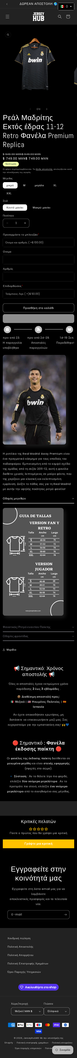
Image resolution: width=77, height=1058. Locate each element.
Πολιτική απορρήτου (62, 1042)
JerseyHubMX (31, 1038)
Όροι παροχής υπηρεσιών (28, 1048)
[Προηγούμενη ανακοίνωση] (7, 4)
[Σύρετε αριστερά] (30, 109)
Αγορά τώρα (38, 319)
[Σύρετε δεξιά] (47, 109)
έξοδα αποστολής (44, 169)
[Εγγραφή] (65, 914)
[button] (7, 17)
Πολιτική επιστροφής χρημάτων (33, 1042)
